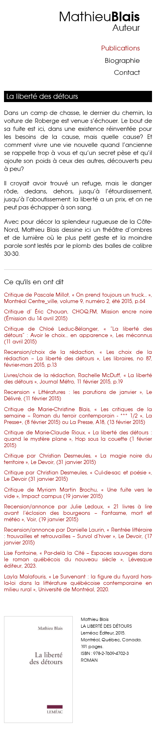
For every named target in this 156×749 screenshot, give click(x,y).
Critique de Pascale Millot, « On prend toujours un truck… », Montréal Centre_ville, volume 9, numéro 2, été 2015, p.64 (78, 297)
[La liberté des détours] (38, 669)
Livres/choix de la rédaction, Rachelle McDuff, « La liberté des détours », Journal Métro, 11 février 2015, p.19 (78, 378)
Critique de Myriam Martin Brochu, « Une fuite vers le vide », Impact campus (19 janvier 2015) (78, 492)
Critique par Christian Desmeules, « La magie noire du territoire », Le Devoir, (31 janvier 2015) (78, 458)
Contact (127, 72)
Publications (120, 48)
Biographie (122, 60)
